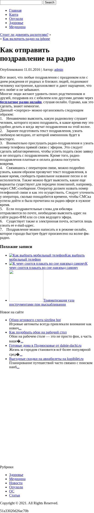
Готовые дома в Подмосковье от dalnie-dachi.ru (45, 345)
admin (58, 69)
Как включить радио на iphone (26, 39)
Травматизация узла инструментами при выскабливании (41, 302)
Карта (13, 14)
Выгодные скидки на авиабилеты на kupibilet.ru (46, 359)
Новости (16, 483)
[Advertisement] (27, 418)
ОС (11, 491)
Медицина (17, 27)
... (20, 328)
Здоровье (16, 23)
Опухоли (16, 19)
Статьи (14, 495)
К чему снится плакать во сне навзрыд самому (48, 266)
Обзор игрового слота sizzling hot (35, 320)
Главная (15, 10)
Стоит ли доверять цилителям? (24, 35)
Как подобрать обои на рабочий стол (38, 332)
